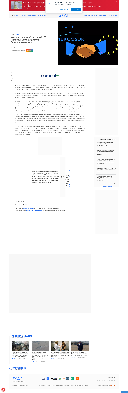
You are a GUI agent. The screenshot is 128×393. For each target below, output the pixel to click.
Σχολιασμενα (111, 139)
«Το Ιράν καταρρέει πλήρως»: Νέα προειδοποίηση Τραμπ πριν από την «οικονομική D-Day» (106, 144)
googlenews (114, 380)
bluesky (107, 380)
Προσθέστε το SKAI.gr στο (21, 50)
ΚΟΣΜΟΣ (28, 15)
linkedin (100, 380)
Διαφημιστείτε (16, 381)
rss (110, 380)
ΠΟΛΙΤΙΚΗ (22, 15)
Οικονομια (16, 34)
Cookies (71, 385)
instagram (102, 380)
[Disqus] (50, 233)
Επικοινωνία (22, 381)
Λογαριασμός (116, 15)
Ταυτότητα (41, 385)
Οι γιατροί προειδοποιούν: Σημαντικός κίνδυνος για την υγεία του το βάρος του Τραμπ (79, 354)
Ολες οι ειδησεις (107, 186)
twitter (12, 72)
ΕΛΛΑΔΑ (16, 15)
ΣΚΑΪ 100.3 (48, 378)
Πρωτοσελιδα (102, 15)
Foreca (86, 385)
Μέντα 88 (72, 378)
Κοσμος (13, 358)
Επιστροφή (124, 387)
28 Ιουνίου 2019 (69, 177)
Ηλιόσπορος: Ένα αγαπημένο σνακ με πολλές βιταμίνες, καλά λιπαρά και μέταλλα (106, 170)
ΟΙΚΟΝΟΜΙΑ (35, 15)
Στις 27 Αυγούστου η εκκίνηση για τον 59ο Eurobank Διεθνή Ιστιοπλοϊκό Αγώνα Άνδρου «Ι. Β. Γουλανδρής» (106, 161)
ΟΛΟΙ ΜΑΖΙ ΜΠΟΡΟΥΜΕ (60, 379)
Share (12, 83)
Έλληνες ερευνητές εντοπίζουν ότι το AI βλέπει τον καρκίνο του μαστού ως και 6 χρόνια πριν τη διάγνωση (60, 354)
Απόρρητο (124, 391)
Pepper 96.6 (67, 378)
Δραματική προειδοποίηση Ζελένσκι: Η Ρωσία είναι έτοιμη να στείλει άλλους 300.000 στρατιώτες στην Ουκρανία (20, 354)
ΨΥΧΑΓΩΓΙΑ (43, 15)
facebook (12, 69)
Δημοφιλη (103, 139)
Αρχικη (12, 34)
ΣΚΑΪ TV (44, 378)
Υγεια (52, 358)
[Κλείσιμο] (117, 2)
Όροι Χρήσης (48, 385)
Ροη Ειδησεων (87, 15)
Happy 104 (77, 378)
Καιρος (112, 15)
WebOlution (112, 385)
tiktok (105, 380)
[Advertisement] (50, 324)
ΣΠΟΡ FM (54, 378)
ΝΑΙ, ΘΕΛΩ (76, 9)
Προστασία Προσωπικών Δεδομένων (60, 385)
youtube (112, 380)
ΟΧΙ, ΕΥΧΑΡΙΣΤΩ (64, 9)
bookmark (12, 80)
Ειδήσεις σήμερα (28, 208)
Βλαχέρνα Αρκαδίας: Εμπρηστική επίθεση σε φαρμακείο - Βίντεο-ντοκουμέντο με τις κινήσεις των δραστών (105, 152)
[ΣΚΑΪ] (64, 15)
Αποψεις (94, 15)
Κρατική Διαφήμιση (79, 385)
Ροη (97, 139)
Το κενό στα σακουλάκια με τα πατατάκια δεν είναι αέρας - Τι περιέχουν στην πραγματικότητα (105, 177)
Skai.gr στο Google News (34, 210)
